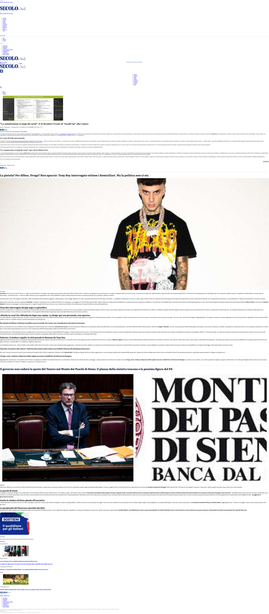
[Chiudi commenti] (0, 163)
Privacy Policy (6, 54)
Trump (4, 40)
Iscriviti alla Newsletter (8, 49)
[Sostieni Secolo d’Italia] (14, 534)
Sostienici (5, 48)
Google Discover (15, 131)
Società (4, 23)
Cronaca (5, 19)
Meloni (4, 39)
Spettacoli (5, 27)
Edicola (1, 2)
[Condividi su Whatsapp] (4, 130)
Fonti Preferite (24, 131)
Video (4, 22)
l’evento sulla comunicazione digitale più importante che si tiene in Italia (27, 141)
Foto (4, 30)
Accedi (11, 2)
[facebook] (0, 1)
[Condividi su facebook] (1, 130)
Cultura (4, 25)
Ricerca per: (2, 63)
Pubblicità (5, 52)
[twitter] (3, 1)
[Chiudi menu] (0, 12)
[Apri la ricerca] (1, 87)
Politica (4, 18)
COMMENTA (265, 161)
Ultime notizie (6, 50)
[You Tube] (2, 1)
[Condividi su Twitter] (6, 130)
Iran (4, 38)
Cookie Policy (6, 53)
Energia (135, 83)
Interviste (5, 29)
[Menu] (0, 69)
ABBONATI (6, 2)
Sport (4, 28)
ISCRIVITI (2, 541)
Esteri (4, 20)
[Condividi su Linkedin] (3, 130)
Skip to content (3, 62)
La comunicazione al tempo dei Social (67, 134)
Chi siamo (5, 45)
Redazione (5, 47)
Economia (5, 24)
